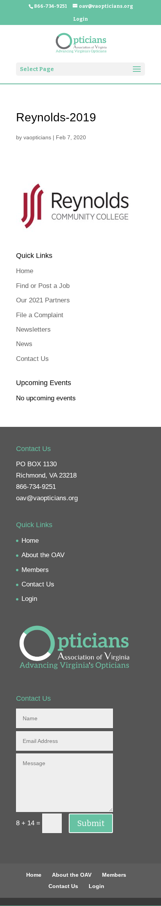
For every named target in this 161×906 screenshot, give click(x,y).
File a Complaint (39, 315)
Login (80, 19)
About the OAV (42, 555)
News (24, 344)
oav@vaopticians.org (47, 498)
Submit (90, 823)
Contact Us (32, 358)
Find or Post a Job (43, 286)
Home (24, 271)
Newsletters (33, 329)
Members (35, 570)
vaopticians (37, 137)
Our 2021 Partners (43, 300)
